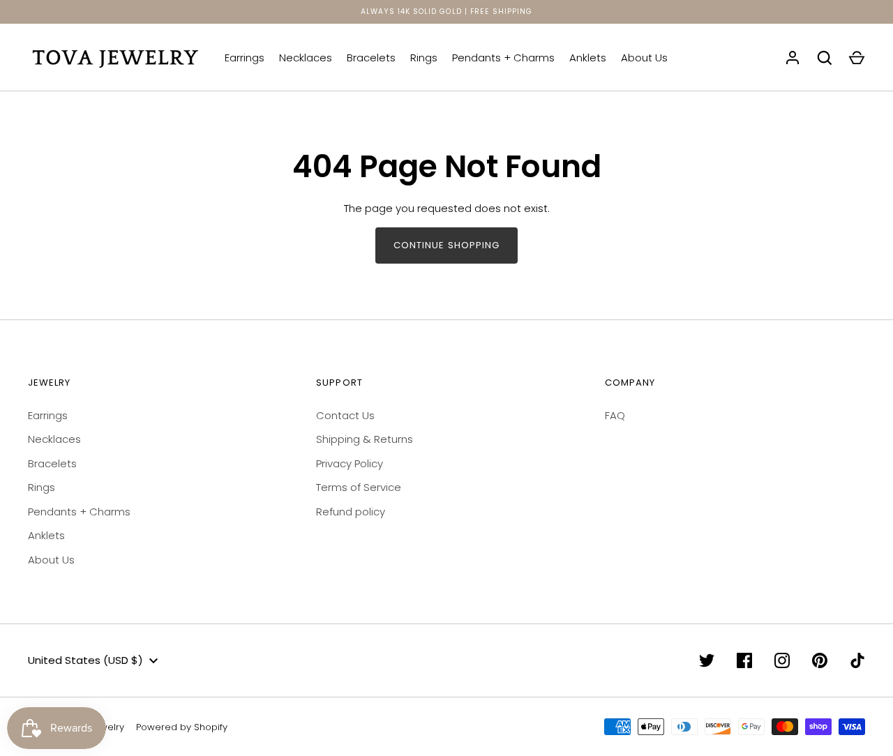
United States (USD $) (85, 660)
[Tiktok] (857, 660)
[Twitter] (706, 660)
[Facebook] (744, 660)
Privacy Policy (349, 463)
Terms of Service (358, 487)
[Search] (824, 58)
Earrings (244, 57)
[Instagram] (782, 660)
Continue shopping (446, 245)
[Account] (792, 58)
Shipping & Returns (364, 439)
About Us (644, 57)
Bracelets (371, 57)
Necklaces (305, 57)
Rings (423, 57)
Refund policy (350, 511)
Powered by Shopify (181, 727)
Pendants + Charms (503, 57)
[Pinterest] (819, 660)
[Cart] (856, 58)
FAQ (615, 415)
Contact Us (345, 415)
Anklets (587, 57)
